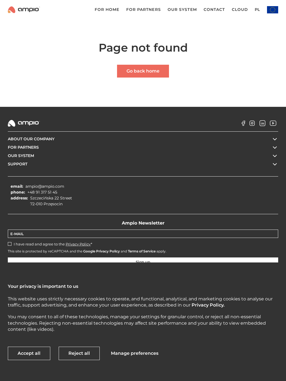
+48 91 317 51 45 (42, 192)
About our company (31, 138)
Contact (214, 9)
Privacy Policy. (208, 305)
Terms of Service (142, 251)
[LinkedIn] (262, 127)
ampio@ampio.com (44, 186)
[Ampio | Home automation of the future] (24, 9)
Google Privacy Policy (101, 251)
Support (17, 164)
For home (107, 9)
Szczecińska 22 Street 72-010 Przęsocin (51, 201)
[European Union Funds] (272, 10)
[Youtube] (273, 127)
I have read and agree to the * (53, 244)
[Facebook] (241, 127)
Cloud (240, 9)
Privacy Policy (78, 244)
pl (257, 9)
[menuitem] (102, 10)
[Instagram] (252, 127)
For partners (143, 9)
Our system (182, 9)
